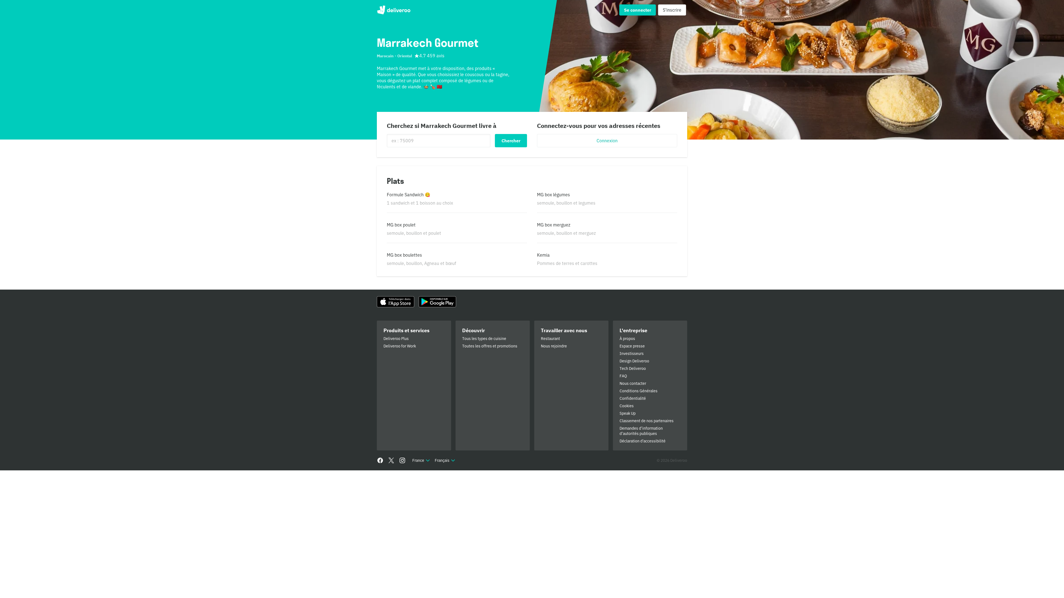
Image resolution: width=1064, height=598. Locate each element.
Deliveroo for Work (399, 346)
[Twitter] (391, 460)
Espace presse (632, 346)
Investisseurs (632, 353)
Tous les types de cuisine (484, 338)
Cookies (627, 405)
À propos (627, 338)
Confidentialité (633, 398)
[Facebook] (380, 460)
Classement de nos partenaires (647, 420)
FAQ (623, 375)
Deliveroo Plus (396, 338)
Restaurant (550, 338)
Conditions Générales (639, 390)
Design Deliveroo (634, 361)
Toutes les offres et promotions (489, 346)
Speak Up (628, 413)
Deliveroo (393, 10)
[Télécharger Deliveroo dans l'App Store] (395, 301)
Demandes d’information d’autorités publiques (641, 431)
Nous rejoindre (554, 346)
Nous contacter (633, 383)
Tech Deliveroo (633, 368)
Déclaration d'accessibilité (643, 441)
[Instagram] (402, 460)
